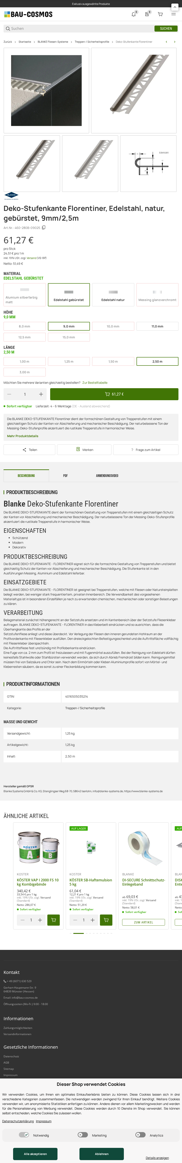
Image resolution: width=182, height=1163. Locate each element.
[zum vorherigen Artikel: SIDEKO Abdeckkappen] (166, 42)
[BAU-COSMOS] (28, 14)
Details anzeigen (157, 1158)
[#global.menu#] (173, 14)
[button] (38, 847)
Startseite (25, 41)
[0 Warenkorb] (160, 14)
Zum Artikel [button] (143, 922)
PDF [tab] (65, 476)
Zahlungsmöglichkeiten (18, 1028)
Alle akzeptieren (35, 1154)
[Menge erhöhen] (41, 394)
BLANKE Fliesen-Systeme (53, 41)
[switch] (24, 1134)
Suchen (166, 28)
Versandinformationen (17, 1034)
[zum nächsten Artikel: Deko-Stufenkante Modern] (174, 42)
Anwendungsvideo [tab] (107, 476)
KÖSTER (23, 874)
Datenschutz (11, 1056)
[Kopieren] (43, 227)
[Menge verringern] (9, 394)
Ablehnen (102, 1154)
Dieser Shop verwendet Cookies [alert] (91, 1084)
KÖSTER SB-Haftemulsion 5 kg (90, 882)
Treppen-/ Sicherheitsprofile (92, 41)
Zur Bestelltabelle (94, 382)
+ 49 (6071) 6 (15, 981)
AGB (6, 1062)
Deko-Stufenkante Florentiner (134, 41)
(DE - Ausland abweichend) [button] (91, 406)
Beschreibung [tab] (26, 476)
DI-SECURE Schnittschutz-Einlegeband (143, 882)
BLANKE (128, 874)
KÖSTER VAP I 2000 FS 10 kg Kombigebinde (38, 882)
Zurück (8, 41)
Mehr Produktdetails (22, 436)
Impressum (11, 1075)
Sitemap (9, 1069)
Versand (32, 258)
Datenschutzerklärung (18, 1121)
